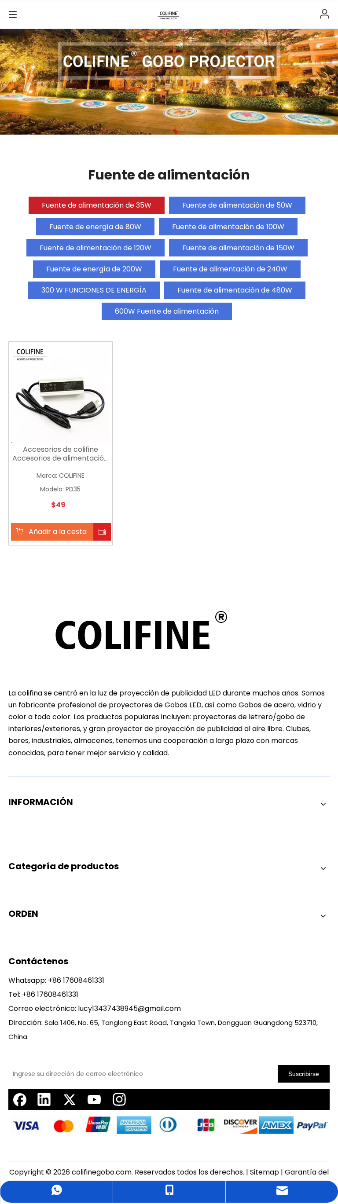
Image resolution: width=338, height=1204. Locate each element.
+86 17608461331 (76, 980)
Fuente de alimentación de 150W (238, 248)
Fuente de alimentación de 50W (237, 205)
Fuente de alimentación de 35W (96, 205)
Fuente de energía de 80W (95, 227)
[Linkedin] (44, 1099)
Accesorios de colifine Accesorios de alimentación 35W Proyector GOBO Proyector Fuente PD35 (60, 454)
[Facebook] (18, 1099)
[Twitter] (69, 1099)
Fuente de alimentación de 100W (228, 227)
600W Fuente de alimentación (167, 311)
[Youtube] (94, 1099)
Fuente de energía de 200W (94, 269)
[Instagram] (119, 1099)
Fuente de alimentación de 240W (230, 269)
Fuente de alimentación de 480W (234, 290)
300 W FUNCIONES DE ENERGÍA (94, 290)
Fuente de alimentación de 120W (95, 248)
